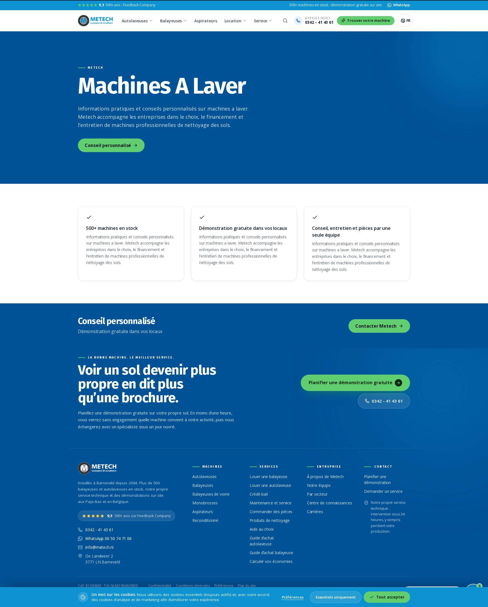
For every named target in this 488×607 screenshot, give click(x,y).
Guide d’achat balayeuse (271, 552)
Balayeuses (171, 20)
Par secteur (317, 494)
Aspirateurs (205, 20)
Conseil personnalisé (108, 145)
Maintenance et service (270, 503)
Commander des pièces (271, 511)
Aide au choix (262, 529)
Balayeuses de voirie (210, 494)
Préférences (223, 585)
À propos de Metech (325, 476)
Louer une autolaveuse (270, 485)
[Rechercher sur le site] (285, 21)
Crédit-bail (259, 494)
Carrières (315, 511)
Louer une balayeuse (268, 476)
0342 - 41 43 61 (387, 401)
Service (260, 20)
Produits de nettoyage (270, 520)
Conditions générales (193, 585)
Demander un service (383, 491)
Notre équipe (319, 485)
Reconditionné (205, 520)
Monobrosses (204, 503)
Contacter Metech (375, 326)
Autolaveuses (135, 20)
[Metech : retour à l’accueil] (96, 20)
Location (233, 20)
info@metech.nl (99, 547)
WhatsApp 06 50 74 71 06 (108, 538)
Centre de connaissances (329, 503)
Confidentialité (159, 585)
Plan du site (247, 585)
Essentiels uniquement (336, 597)
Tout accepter (390, 597)
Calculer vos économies (271, 561)
